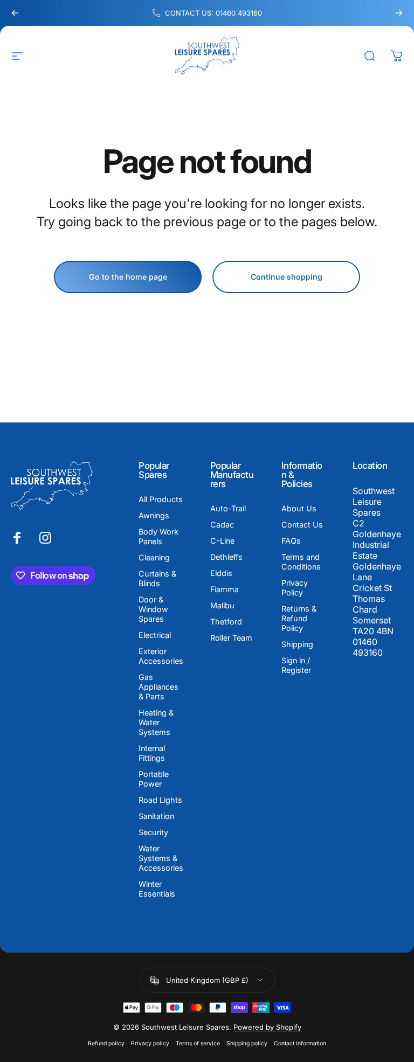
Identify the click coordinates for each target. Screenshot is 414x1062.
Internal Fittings (152, 753)
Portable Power (154, 778)
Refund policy (106, 1043)
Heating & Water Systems (156, 722)
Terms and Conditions (301, 561)
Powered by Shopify (267, 1027)
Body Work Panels (158, 536)
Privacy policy (150, 1043)
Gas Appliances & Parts (158, 686)
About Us (298, 508)
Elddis (221, 573)
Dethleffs (226, 556)
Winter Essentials (157, 888)
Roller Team (231, 637)
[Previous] (15, 13)
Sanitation (156, 816)
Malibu (222, 605)
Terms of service (198, 1043)
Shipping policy (246, 1043)
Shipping (297, 644)
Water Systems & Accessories (161, 858)
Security (153, 832)
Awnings (154, 515)
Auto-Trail (228, 508)
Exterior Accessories (161, 656)
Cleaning (154, 557)
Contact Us (302, 524)
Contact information (300, 1043)
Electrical (155, 635)
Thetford (226, 621)
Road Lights (160, 799)
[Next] (399, 13)
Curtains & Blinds (157, 578)
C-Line (222, 540)
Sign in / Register (296, 665)
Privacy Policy (294, 587)
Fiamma (224, 589)
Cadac (222, 524)
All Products (161, 499)
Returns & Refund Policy (298, 618)
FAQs (291, 540)
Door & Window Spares (153, 609)
